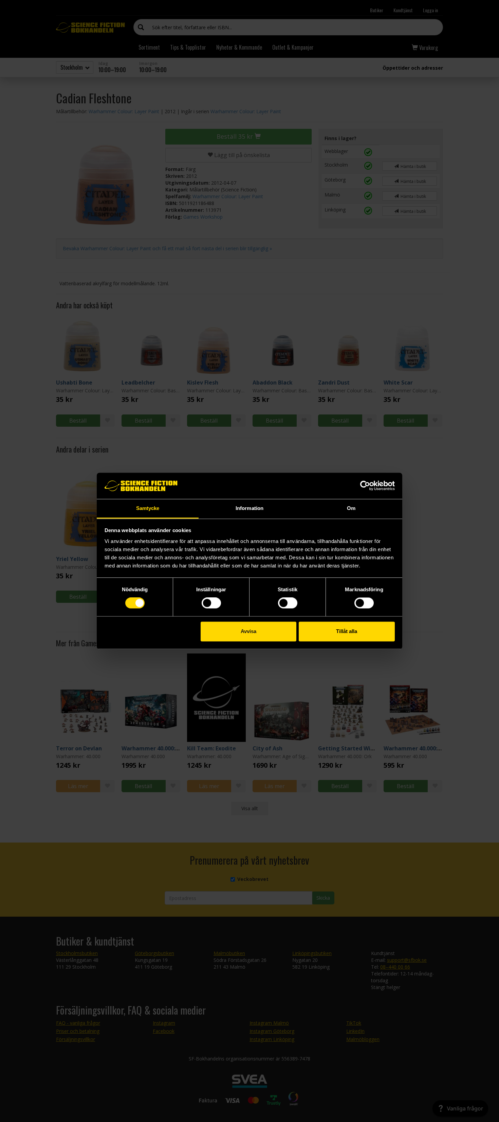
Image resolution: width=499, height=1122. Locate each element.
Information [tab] (249, 508)
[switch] (211, 603)
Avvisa (248, 631)
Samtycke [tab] (148, 508)
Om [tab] (351, 508)
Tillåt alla (346, 631)
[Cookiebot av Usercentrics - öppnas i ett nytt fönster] (365, 486)
